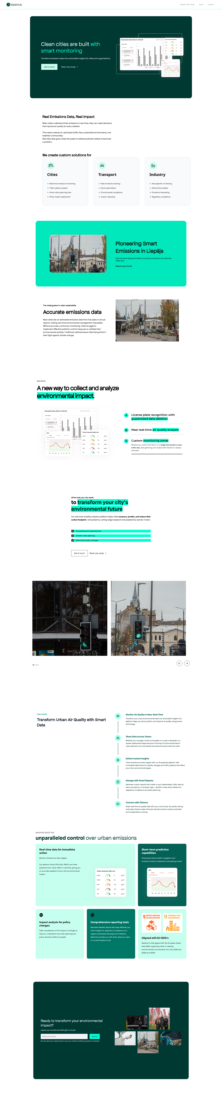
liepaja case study (187, 4)
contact (211, 4)
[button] (179, 651)
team (201, 4)
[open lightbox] (69, 606)
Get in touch (49, 67)
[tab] (138, 416)
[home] (14, 4)
